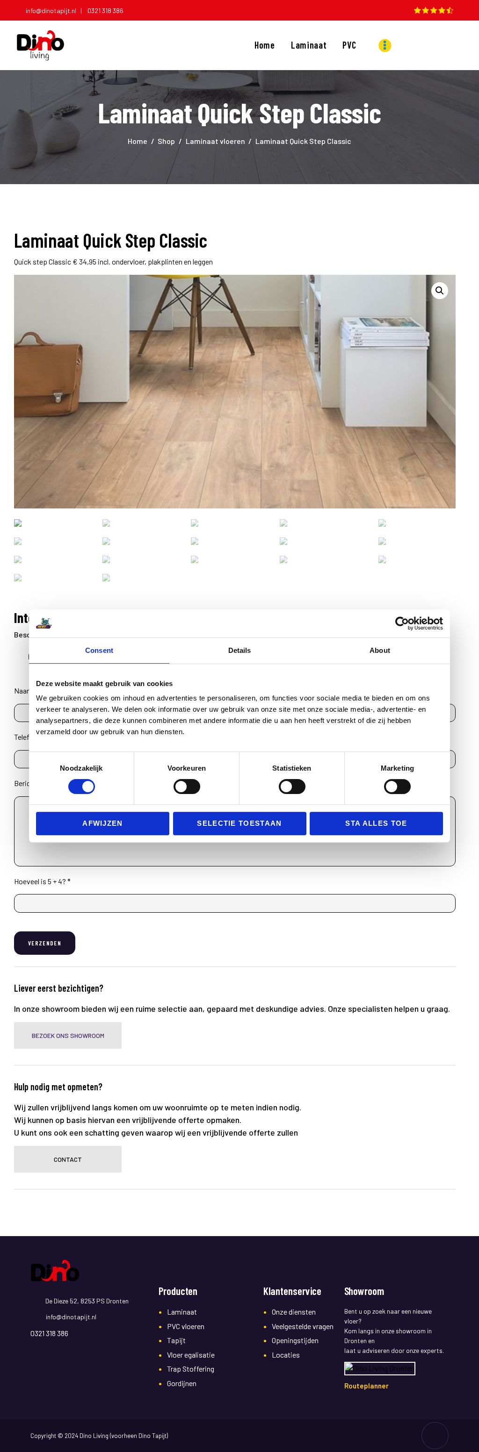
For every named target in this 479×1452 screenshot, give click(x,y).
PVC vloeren (185, 1326)
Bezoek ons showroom (68, 1035)
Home (137, 140)
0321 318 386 (105, 10)
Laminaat (182, 1311)
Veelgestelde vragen (303, 1326)
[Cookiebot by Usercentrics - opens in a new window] (402, 623)
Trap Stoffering (190, 1368)
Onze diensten (294, 1311)
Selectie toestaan (239, 823)
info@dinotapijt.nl (71, 1317)
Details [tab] (239, 650)
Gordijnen (181, 1383)
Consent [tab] (99, 650)
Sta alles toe (376, 823)
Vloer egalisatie (191, 1354)
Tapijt (176, 1340)
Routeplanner (366, 1385)
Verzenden (44, 943)
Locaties (286, 1354)
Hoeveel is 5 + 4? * (42, 881)
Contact (68, 1159)
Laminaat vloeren (215, 140)
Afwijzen (102, 823)
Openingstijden (295, 1340)
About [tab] (380, 650)
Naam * (25, 690)
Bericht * (28, 783)
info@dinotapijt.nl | (56, 10)
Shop (166, 140)
